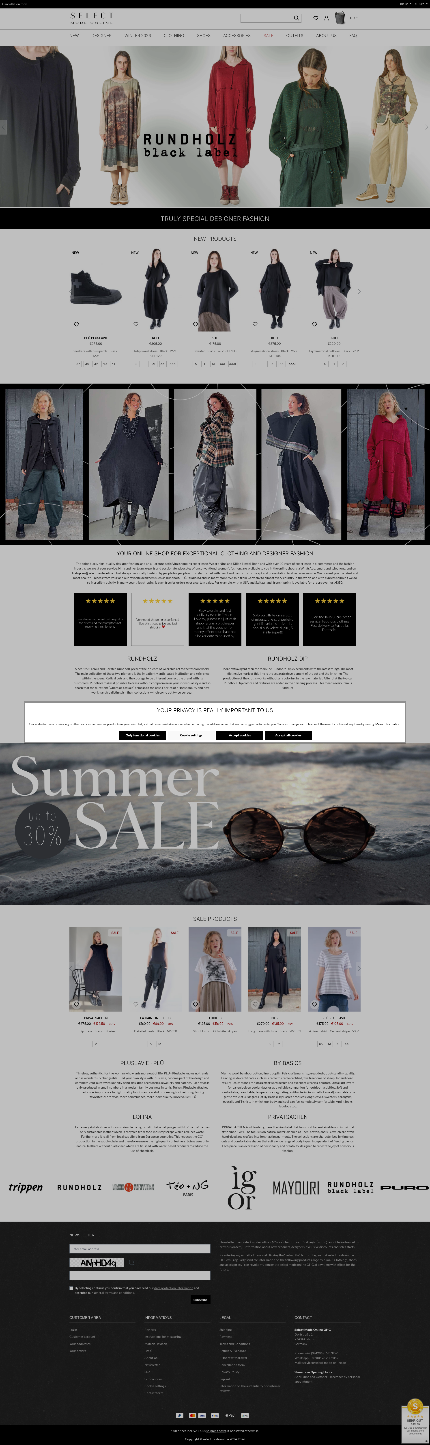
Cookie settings (191, 735)
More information (387, 724)
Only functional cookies (143, 735)
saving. (370, 724)
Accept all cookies (288, 735)
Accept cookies (240, 735)
